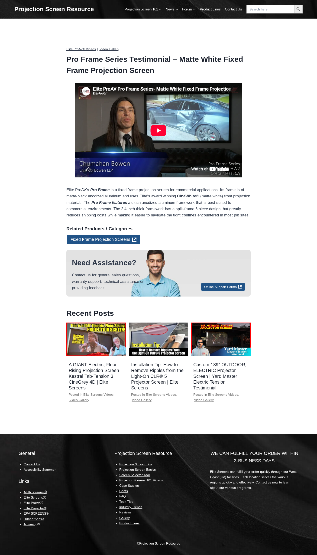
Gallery (124, 518)
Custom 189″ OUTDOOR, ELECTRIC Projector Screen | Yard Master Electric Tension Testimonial (219, 376)
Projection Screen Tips (135, 464)
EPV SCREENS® (36, 513)
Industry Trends (130, 507)
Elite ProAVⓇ (33, 503)
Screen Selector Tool (134, 475)
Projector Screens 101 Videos (141, 480)
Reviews (125, 512)
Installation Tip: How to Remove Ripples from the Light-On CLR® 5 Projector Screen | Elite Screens (157, 376)
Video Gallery (109, 49)
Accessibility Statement (40, 469)
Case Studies (129, 485)
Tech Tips (126, 501)
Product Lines (210, 9)
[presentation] (96, 339)
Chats (123, 491)
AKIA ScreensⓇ (35, 492)
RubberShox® (34, 519)
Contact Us (233, 9)
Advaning (30, 524)
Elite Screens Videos (98, 394)
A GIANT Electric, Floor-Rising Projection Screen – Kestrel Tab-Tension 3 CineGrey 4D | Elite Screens (96, 376)
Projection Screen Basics (137, 469)
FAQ (122, 496)
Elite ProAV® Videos (81, 49)
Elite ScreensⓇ (35, 497)
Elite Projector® (35, 508)
